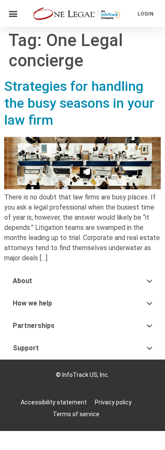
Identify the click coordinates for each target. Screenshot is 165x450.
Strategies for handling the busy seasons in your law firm (79, 103)
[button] (13, 14)
